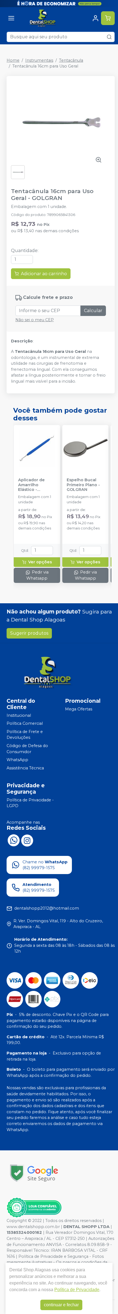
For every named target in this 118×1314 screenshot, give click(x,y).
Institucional (19, 715)
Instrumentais (39, 60)
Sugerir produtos (29, 633)
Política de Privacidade (76, 1289)
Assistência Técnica (25, 768)
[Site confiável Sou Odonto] (34, 1207)
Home (13, 60)
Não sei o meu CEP (34, 319)
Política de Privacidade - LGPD (30, 803)
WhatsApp (17, 759)
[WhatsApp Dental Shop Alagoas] (13, 839)
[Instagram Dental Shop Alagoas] (27, 839)
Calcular (93, 310)
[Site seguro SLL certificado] (34, 1173)
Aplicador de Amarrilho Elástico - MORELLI (31, 485)
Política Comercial (25, 723)
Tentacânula (71, 60)
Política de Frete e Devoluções (25, 734)
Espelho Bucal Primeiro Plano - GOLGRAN (83, 485)
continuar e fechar (61, 1304)
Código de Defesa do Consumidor (27, 748)
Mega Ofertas (78, 709)
